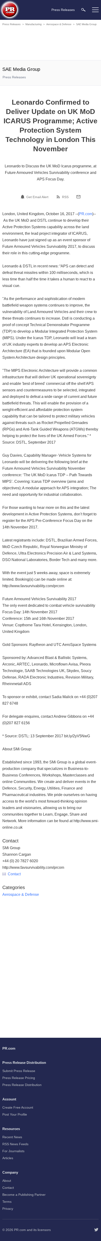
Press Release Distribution (22, 1085)
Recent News (12, 1137)
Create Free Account (17, 1107)
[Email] (78, 196)
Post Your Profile (14, 1114)
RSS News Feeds (15, 1144)
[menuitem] (83, 10)
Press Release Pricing (18, 1078)
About (6, 1180)
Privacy (7, 1208)
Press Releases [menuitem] (63, 10)
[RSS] (59, 196)
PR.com (85, 214)
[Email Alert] (23, 196)
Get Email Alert (37, 197)
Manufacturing (33, 24)
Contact (14, 874)
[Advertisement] (50, 43)
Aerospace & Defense (58, 24)
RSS (65, 197)
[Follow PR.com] (96, 1229)
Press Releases (11, 24)
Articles (7, 1158)
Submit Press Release (18, 1071)
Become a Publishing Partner (24, 1194)
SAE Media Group (86, 24)
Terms (7, 1201)
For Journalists (13, 1151)
